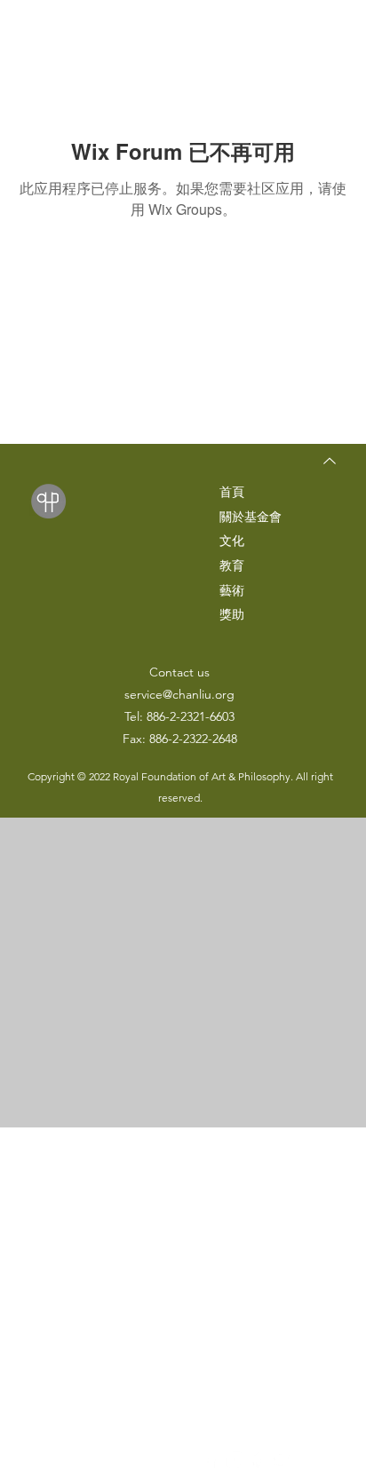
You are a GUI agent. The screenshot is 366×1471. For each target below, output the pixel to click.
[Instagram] (235, 1460)
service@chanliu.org (179, 694)
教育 (231, 565)
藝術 (231, 590)
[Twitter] (283, 1460)
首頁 (231, 492)
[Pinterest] (259, 1460)
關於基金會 (250, 517)
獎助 (231, 614)
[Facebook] (211, 1460)
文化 (231, 541)
